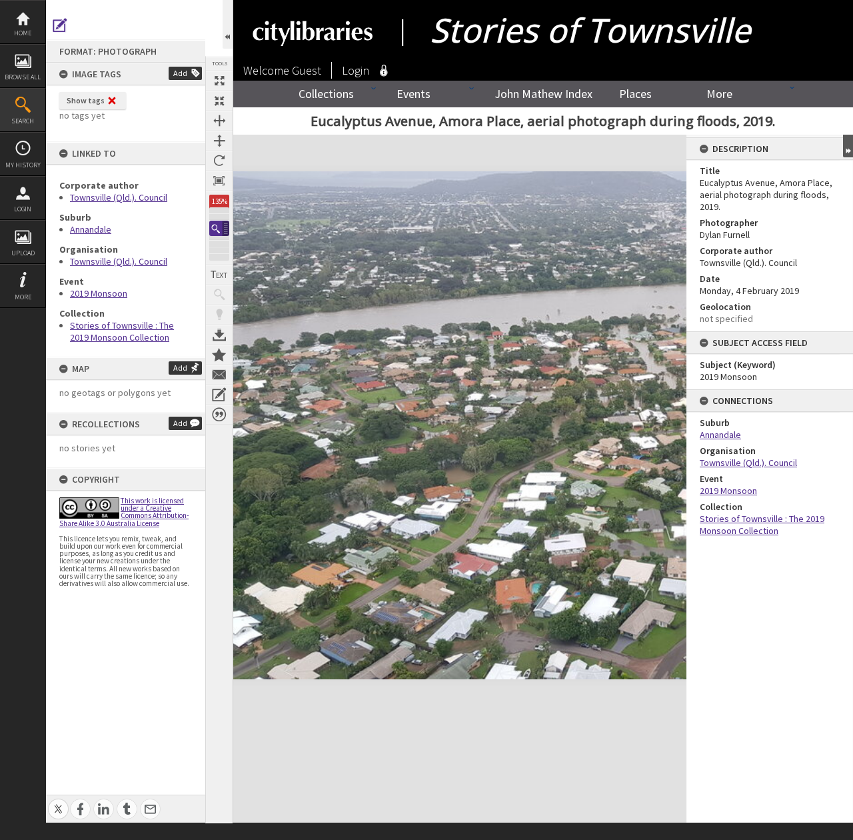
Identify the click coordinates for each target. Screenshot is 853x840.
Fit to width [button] (219, 121)
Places (635, 93)
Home (22, 33)
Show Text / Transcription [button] (219, 275)
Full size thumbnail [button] (219, 81)
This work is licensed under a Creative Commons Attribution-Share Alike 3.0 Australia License (124, 512)
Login (22, 209)
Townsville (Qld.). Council (118, 197)
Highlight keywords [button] (219, 315)
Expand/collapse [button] (848, 146)
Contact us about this (219, 375)
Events (413, 93)
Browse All (23, 77)
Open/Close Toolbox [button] (228, 24)
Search (22, 121)
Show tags (86, 100)
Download (219, 335)
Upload (23, 253)
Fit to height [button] (219, 141)
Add (180, 73)
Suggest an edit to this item (60, 25)
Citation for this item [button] (219, 415)
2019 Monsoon (98, 293)
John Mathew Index (543, 93)
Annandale (90, 229)
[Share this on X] (58, 801)
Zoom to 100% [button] (219, 181)
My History (23, 165)
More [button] (23, 297)
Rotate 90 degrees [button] (219, 161)
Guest (306, 70)
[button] (219, 228)
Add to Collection (219, 355)
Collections (326, 93)
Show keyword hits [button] (219, 295)
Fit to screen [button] (219, 101)
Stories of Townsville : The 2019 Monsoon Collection (122, 331)
